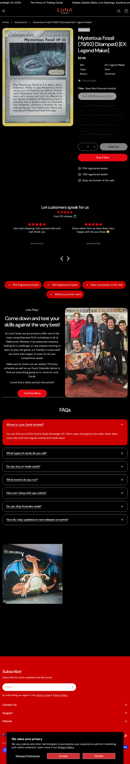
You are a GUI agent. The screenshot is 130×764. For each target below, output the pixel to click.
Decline (99, 756)
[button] (62, 258)
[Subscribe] (72, 687)
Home (5, 22)
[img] (65, 212)
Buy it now (103, 157)
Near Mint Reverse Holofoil (97, 97)
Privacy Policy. (66, 747)
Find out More (32, 393)
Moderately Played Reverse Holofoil (102, 116)
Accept (63, 756)
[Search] (119, 11)
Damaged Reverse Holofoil (97, 135)
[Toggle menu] (3, 11)
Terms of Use (43, 695)
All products (20, 22)
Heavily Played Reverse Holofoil (100, 125)
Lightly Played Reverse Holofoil (99, 107)
